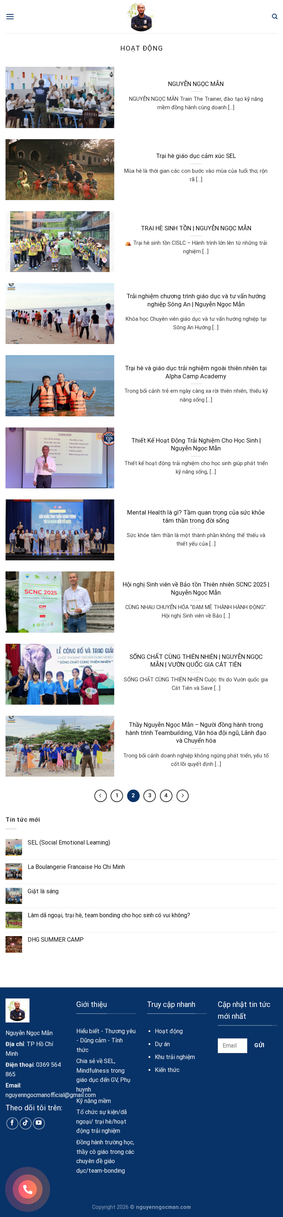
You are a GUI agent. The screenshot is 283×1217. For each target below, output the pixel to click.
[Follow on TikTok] (26, 1123)
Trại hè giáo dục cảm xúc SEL (196, 155)
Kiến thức (167, 1069)
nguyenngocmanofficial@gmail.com (51, 1095)
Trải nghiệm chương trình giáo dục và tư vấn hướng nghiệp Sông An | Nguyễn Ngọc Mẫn (196, 300)
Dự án (162, 1044)
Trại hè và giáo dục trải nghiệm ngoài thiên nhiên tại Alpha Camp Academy (196, 372)
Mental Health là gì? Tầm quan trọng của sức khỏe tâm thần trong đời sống (196, 516)
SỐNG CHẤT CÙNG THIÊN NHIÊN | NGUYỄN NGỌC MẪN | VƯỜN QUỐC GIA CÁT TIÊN (196, 660)
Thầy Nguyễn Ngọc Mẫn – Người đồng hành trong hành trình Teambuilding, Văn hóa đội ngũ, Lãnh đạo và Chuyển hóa (196, 732)
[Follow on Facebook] (12, 1123)
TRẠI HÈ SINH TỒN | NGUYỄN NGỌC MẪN (196, 228)
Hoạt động (169, 1031)
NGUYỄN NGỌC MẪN (196, 83)
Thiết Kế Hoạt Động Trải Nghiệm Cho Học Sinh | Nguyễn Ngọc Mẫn (196, 444)
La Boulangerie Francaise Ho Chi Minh (76, 866)
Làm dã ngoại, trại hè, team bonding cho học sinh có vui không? (109, 915)
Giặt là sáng (43, 891)
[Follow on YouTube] (39, 1123)
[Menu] (10, 16)
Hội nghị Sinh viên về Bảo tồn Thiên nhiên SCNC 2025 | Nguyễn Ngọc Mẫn (196, 588)
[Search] (274, 17)
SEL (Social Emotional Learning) (69, 842)
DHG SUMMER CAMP (56, 939)
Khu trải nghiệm (175, 1056)
